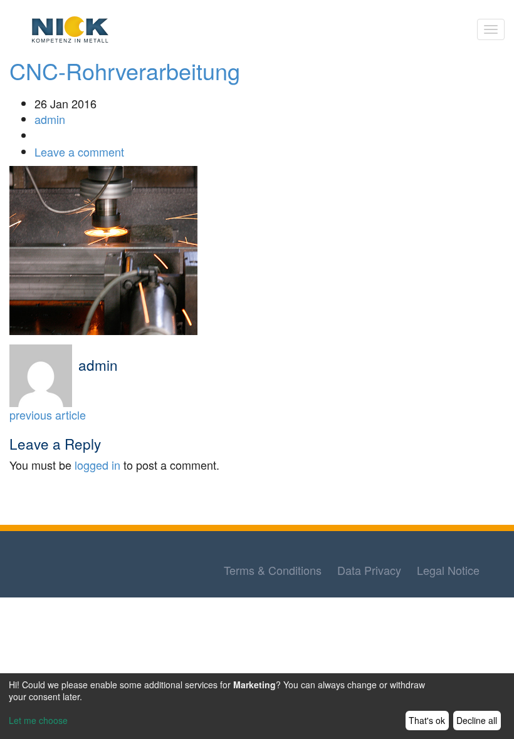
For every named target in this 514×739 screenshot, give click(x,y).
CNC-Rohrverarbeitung (124, 70)
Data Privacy (369, 570)
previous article (47, 414)
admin (49, 119)
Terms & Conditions (273, 570)
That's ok (427, 720)
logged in (97, 465)
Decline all (476, 720)
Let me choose (38, 720)
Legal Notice (448, 570)
